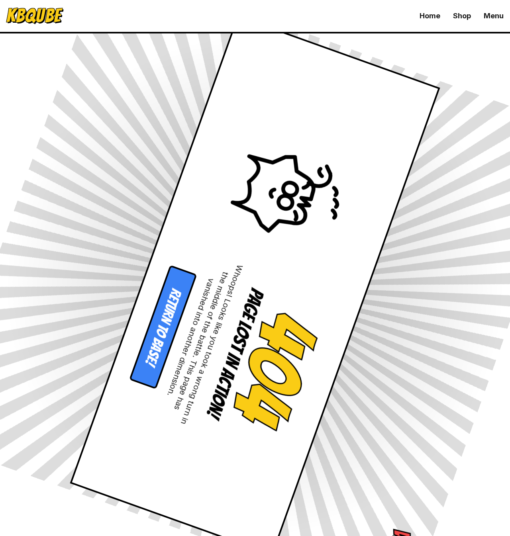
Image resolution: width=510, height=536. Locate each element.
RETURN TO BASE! (161, 321)
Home (430, 16)
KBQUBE (33, 15)
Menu (494, 16)
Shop (462, 16)
